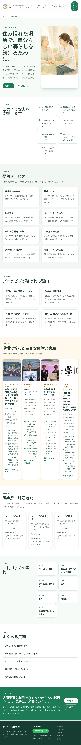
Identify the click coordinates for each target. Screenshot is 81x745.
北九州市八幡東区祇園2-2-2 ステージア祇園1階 (42, 527)
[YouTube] (68, 6)
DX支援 (38, 6)
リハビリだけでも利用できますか (17, 661)
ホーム (7, 16)
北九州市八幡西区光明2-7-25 (15, 522)
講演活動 (45, 6)
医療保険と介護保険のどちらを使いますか (21, 654)
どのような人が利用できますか (17, 646)
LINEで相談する (39, 731)
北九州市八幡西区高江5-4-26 (67, 522)
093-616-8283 (65, 528)
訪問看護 (21, 6)
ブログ (51, 6)
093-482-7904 (39, 534)
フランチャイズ (30, 6)
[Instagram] (60, 6)
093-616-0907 (13, 528)
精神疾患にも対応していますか (17, 669)
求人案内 (21, 86)
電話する (8, 86)
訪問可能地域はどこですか (15, 677)
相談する (73, 6)
